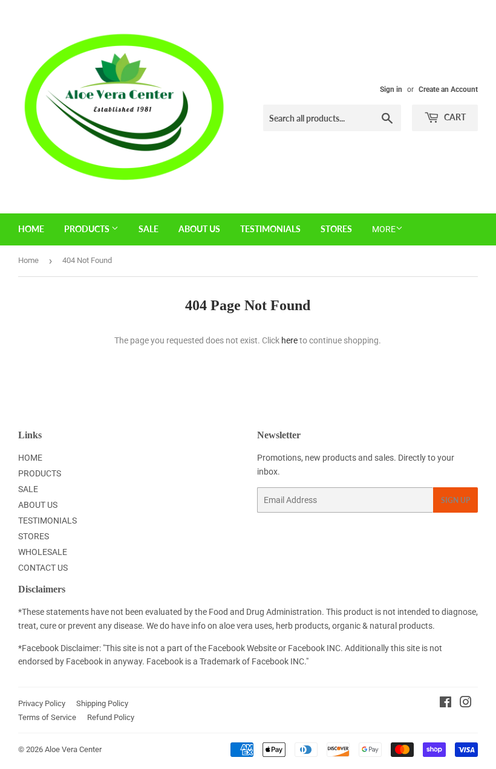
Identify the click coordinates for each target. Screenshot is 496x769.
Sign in (391, 89)
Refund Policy (110, 717)
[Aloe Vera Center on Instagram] (466, 704)
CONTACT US (43, 568)
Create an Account (448, 89)
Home (28, 260)
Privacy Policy (41, 703)
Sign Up (455, 500)
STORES (336, 229)
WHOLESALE (42, 552)
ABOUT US (199, 229)
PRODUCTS (87, 229)
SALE (148, 229)
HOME (31, 229)
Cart (454, 117)
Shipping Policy (102, 703)
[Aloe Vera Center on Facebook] (445, 704)
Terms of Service (47, 717)
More (384, 229)
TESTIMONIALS (270, 229)
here (289, 340)
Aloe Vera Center (73, 749)
